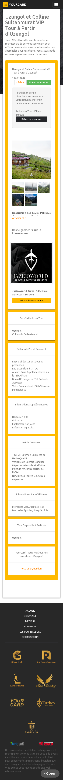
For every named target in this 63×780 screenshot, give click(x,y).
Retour (21, 82)
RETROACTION (30, 637)
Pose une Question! (31, 568)
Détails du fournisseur (31, 300)
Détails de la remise (31, 119)
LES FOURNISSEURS (30, 631)
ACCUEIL (30, 610)
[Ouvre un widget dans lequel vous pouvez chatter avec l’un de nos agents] (49, 773)
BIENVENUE (30, 616)
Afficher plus (19, 218)
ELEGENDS (30, 626)
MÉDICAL (30, 621)
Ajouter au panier (40, 82)
